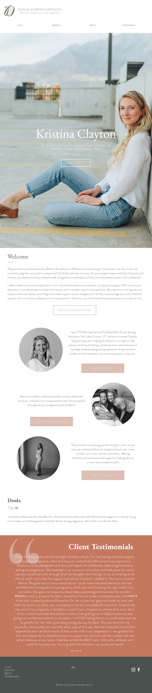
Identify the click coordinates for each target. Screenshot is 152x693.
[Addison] (77, 650)
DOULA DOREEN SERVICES (40, 9)
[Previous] (20, 596)
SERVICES (9, 670)
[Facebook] (138, 669)
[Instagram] (133, 669)
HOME (7, 667)
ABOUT (8, 673)
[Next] (132, 596)
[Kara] (80, 650)
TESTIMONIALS (12, 676)
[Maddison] (72, 651)
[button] (56, 25)
